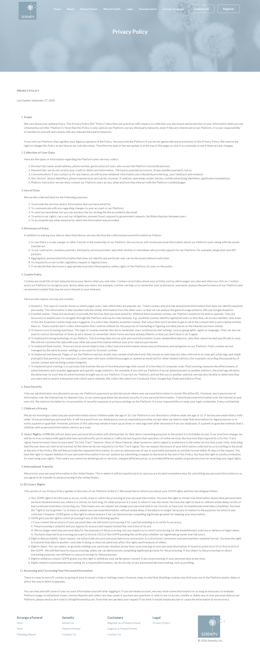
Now (20, 622)
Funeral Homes (89, 8)
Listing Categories (173, 8)
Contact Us (201, 8)
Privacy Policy (161, 622)
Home (57, 8)
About (70, 8)
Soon (20, 628)
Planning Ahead (26, 634)
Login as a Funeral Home (122, 628)
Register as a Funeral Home (123, 622)
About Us (68, 622)
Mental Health (112, 8)
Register (228, 8)
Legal (129, 8)
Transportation (147, 8)
